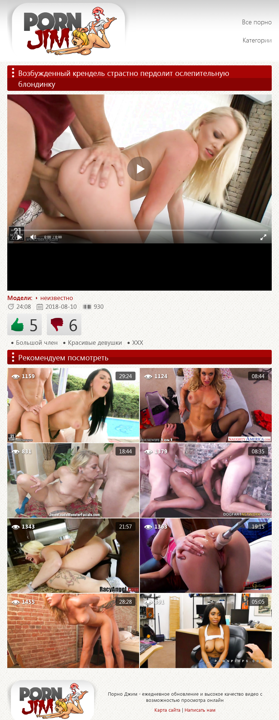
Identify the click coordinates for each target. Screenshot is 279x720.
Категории (257, 40)
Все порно (257, 21)
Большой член (37, 342)
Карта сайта (167, 710)
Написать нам (200, 710)
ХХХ (137, 342)
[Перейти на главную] (71, 31)
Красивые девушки (95, 342)
